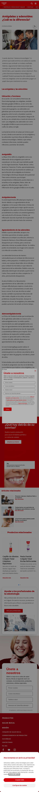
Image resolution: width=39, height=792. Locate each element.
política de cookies (14, 774)
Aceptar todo (19, 780)
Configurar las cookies (19, 785)
